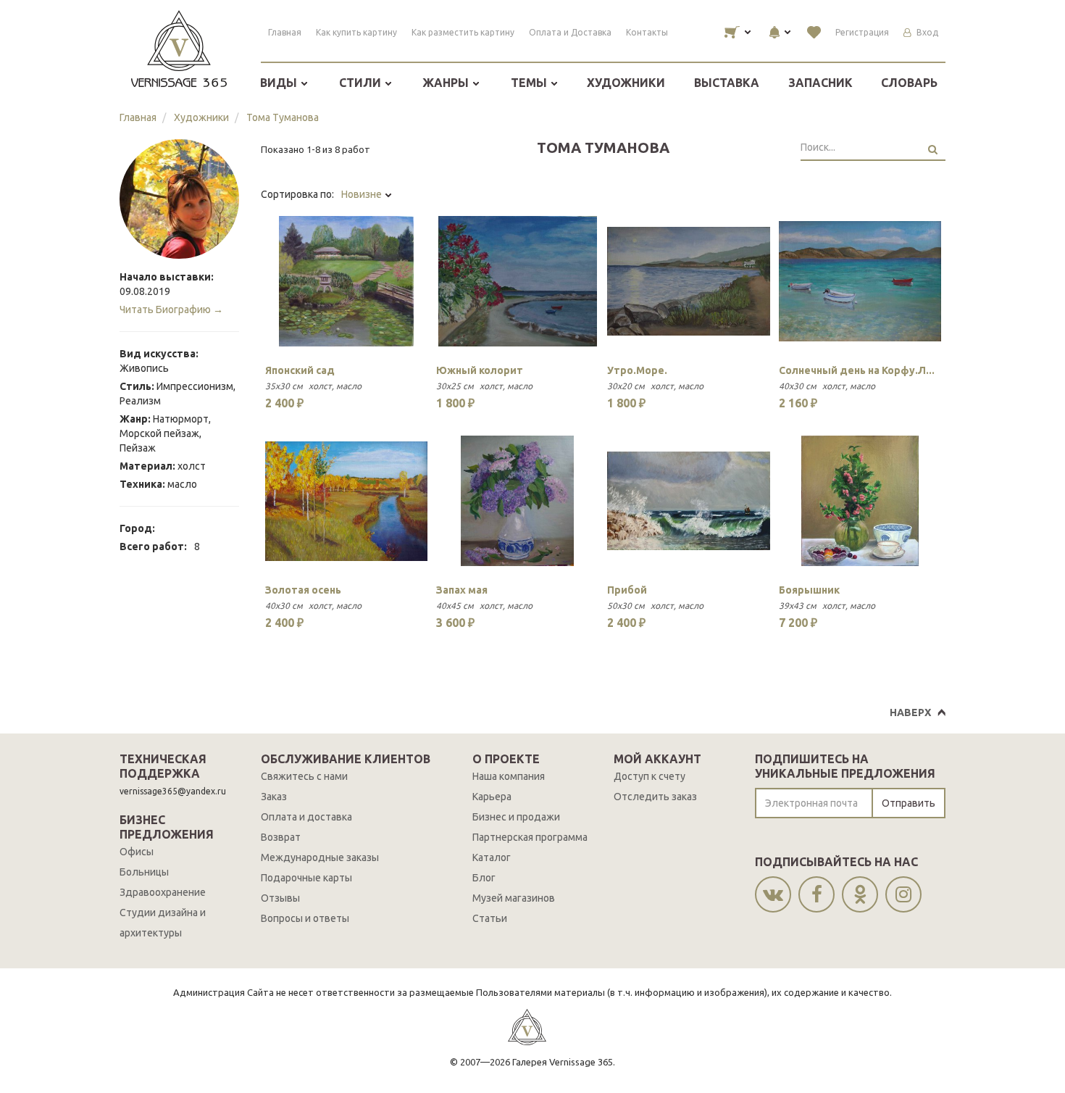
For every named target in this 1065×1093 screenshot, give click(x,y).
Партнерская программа (530, 837)
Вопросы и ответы (305, 918)
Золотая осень (303, 590)
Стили (361, 82)
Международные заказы (320, 857)
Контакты (647, 32)
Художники (626, 82)
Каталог (491, 857)
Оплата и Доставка (570, 32)
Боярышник (809, 590)
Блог (484, 878)
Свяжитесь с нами (304, 776)
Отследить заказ (655, 796)
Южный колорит (479, 370)
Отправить (908, 803)
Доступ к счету (649, 776)
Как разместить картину (463, 32)
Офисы (137, 851)
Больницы (144, 872)
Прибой (627, 590)
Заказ (274, 796)
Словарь (909, 82)
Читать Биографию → (171, 309)
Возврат (281, 837)
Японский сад (300, 370)
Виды (280, 82)
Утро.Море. (637, 370)
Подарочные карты (306, 878)
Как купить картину (356, 32)
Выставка (726, 82)
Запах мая (462, 590)
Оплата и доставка (306, 817)
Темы (530, 82)
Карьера (491, 796)
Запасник (820, 82)
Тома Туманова (282, 117)
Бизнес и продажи (516, 817)
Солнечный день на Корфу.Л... (857, 370)
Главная (284, 32)
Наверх (910, 712)
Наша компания (508, 776)
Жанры (447, 82)
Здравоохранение (163, 892)
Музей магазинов (513, 898)
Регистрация (862, 32)
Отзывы (280, 898)
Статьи (489, 918)
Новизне (362, 194)
